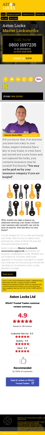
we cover (13, 96)
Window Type (40, 14)
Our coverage (13, 18)
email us (22, 58)
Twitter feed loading (9, 433)
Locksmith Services (28, 14)
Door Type (4, 18)
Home (3, 14)
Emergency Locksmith (13, 14)
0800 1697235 (22, 45)
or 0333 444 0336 (23, 51)
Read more (7, 274)
